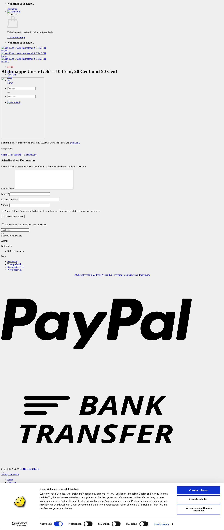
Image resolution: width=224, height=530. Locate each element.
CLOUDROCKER (29, 469)
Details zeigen (161, 524)
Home (10, 479)
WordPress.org (14, 269)
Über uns (11, 74)
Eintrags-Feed (14, 264)
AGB (77, 275)
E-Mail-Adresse (9, 199)
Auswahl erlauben (198, 499)
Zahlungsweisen (131, 275)
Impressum (144, 275)
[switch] (88, 523)
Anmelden (12, 261)
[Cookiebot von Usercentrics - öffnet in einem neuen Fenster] (19, 524)
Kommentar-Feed (15, 267)
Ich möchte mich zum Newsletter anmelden (25, 224)
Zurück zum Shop (16, 37)
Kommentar (7, 188)
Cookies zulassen (198, 490)
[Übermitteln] (2, 233)
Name (5, 194)
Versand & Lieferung (112, 275)
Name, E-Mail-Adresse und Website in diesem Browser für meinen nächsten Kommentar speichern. (53, 211)
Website (5, 205)
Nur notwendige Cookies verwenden (198, 509)
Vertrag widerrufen (10, 474)
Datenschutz (86, 275)
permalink (75, 142)
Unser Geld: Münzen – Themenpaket (19, 154)
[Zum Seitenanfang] (2, 472)
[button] (12, 9)
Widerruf (97, 275)
